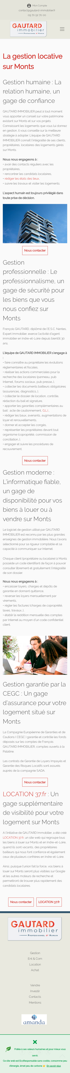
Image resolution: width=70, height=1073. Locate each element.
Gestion (35, 953)
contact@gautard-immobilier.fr (37, 10)
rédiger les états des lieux (22, 178)
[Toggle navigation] (62, 29)
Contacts (35, 997)
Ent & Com (35, 958)
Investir (35, 991)
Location (35, 964)
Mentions (35, 1002)
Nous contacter (35, 250)
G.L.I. (45, 410)
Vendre (35, 985)
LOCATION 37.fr (24, 794)
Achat (35, 970)
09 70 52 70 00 (37, 15)
